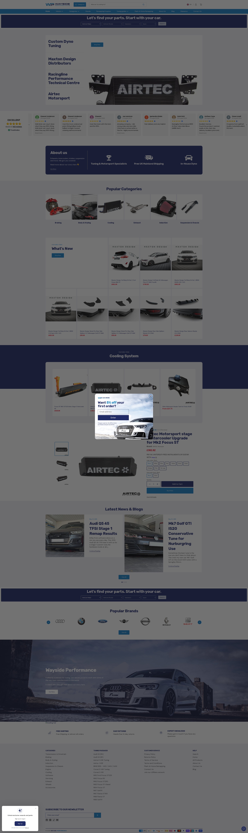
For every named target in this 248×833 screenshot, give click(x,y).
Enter (113, 417)
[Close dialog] (150, 396)
